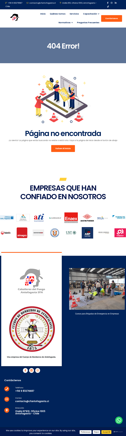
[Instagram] (37, 370)
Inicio (43, 13)
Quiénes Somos (57, 13)
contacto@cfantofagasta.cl (42, 3)
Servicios (74, 13)
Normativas (65, 22)
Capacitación (90, 13)
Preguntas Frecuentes (88, 22)
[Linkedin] (31, 370)
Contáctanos (111, 18)
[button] (3, 217)
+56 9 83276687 (15, 3)
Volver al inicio (63, 148)
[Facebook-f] (25, 370)
